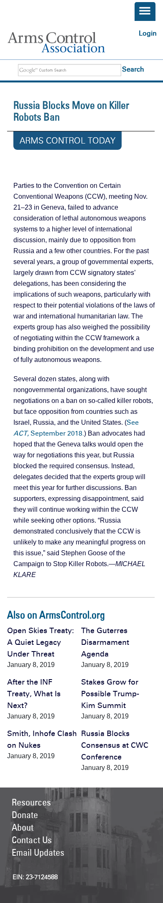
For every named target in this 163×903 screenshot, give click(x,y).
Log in (148, 33)
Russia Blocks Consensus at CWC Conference (114, 745)
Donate (25, 815)
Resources (31, 802)
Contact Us (32, 840)
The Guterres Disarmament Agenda (105, 642)
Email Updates (38, 852)
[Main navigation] (145, 11)
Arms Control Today (67, 141)
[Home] (65, 42)
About (22, 827)
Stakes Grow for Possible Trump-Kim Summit (110, 693)
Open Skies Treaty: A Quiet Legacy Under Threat (40, 642)
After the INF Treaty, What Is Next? (34, 693)
